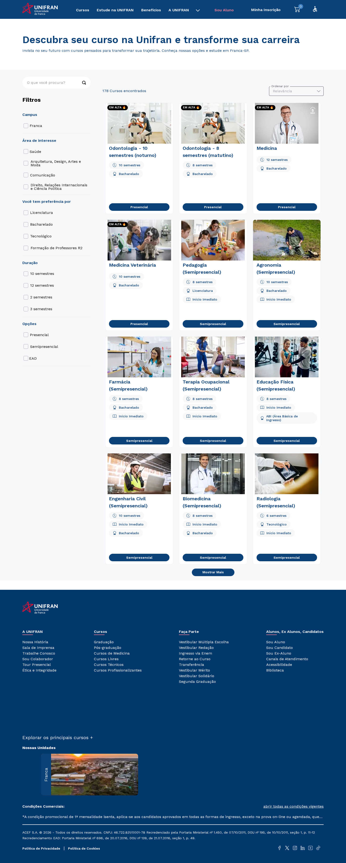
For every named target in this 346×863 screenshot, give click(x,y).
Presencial (39, 335)
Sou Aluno (224, 10)
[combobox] (56, 83)
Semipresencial (44, 346)
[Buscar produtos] (81, 83)
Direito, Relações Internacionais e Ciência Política (59, 186)
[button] (248, 806)
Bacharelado (41, 224)
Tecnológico (41, 236)
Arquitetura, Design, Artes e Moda (56, 163)
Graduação (31, 26)
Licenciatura (41, 212)
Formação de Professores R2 (56, 248)
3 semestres (41, 309)
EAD (33, 358)
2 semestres (41, 297)
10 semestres (42, 273)
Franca (36, 125)
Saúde (35, 151)
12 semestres (42, 285)
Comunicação (42, 175)
